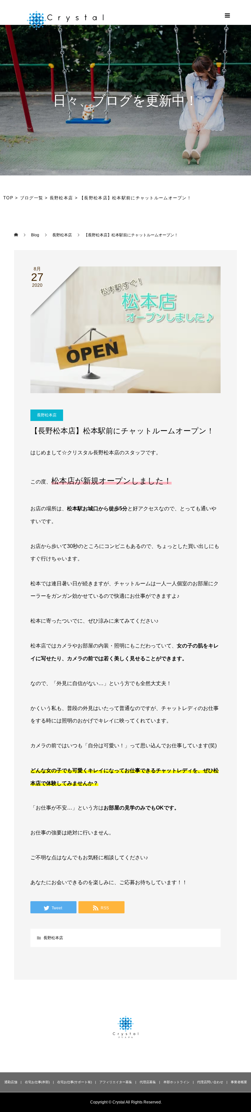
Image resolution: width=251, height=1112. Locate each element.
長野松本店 (47, 415)
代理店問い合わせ (210, 1082)
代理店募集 (148, 1082)
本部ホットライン (176, 1082)
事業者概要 (239, 1082)
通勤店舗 (10, 1082)
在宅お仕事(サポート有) (74, 1082)
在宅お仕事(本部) (37, 1082)
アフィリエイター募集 (115, 1082)
